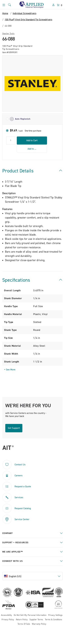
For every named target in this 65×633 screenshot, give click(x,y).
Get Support (14, 428)
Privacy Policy (8, 619)
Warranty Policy (39, 624)
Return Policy (22, 619)
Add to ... (32, 148)
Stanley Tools (8, 33)
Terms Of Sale (24, 624)
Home (5, 13)
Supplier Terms (36, 619)
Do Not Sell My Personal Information (30, 615)
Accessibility (6, 615)
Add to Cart (31, 140)
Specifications (16, 280)
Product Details (18, 171)
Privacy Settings (55, 615)
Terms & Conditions (53, 619)
